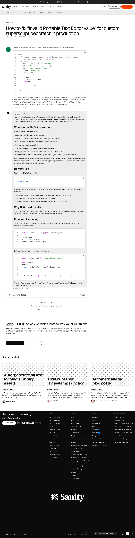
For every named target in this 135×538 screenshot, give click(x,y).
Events (94, 429)
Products (17, 7)
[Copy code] (85, 53)
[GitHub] (3, 535)
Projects (41, 12)
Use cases (53, 461)
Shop (93, 426)
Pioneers (74, 429)
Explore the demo (34, 343)
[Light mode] (124, 533)
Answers (8, 22)
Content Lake (54, 445)
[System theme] (127, 533)
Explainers (75, 451)
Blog (93, 420)
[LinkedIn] (11, 535)
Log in (103, 7)
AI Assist (53, 457)
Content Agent (55, 429)
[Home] (6, 7)
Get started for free (15, 343)
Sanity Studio (55, 417)
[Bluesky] (14, 535)
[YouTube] (7, 535)
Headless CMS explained (79, 445)
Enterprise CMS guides (79, 454)
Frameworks (75, 433)
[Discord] (25, 535)
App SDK (52, 442)
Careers (95, 433)
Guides (15, 12)
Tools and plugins (77, 426)
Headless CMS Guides (78, 457)
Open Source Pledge (121, 439)
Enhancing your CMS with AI (80, 462)
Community (59, 12)
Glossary (74, 472)
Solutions (25, 7)
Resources (35, 7)
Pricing (60, 7)
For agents (75, 478)
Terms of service (120, 420)
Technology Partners (99, 445)
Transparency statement (122, 429)
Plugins (23, 12)
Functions (53, 451)
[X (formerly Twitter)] (18, 535)
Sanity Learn (75, 423)
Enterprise (51, 7)
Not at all (36, 306)
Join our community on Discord (16, 416)
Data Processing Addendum (123, 423)
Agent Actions (55, 454)
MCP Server (53, 433)
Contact (95, 417)
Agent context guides (79, 466)
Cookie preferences (121, 442)
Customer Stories (98, 439)
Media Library (55, 420)
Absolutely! (56, 306)
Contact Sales (114, 7)
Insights (53, 439)
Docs (42, 7)
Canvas (52, 426)
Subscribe (9, 423)
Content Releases (56, 436)
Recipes (50, 12)
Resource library (77, 448)
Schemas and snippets (79, 439)
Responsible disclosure (122, 436)
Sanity (10, 324)
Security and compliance (123, 433)
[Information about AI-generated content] (24, 114)
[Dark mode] (131, 533)
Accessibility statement (123, 426)
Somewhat (46, 306)
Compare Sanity (76, 469)
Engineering (96, 423)
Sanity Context (55, 423)
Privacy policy (119, 417)
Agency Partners (98, 442)
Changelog (95, 436)
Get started (127, 7)
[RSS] (22, 535)
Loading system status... (106, 533)
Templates (32, 12)
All (8, 12)
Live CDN (53, 448)
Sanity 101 (75, 420)
